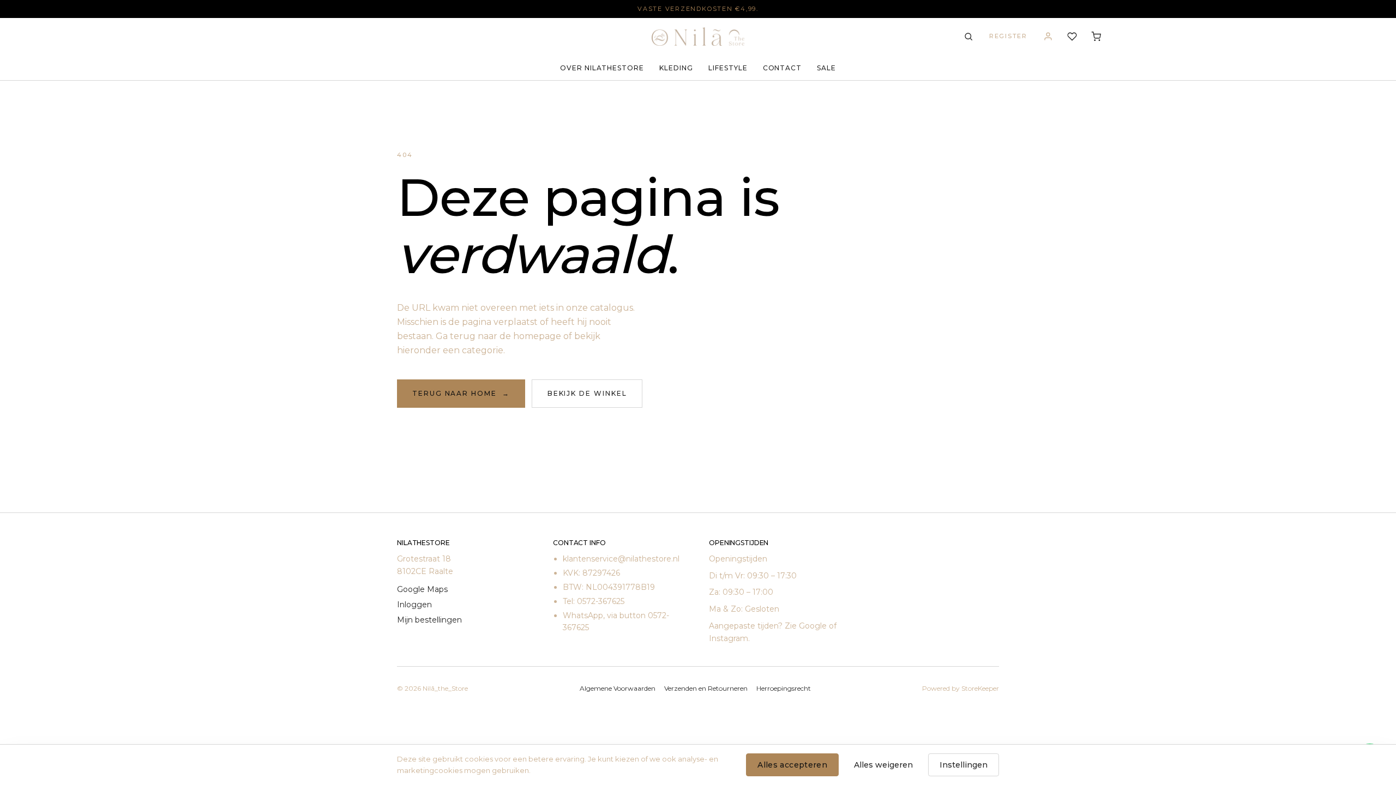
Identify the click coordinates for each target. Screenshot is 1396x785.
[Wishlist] (1072, 36)
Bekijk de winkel (587, 393)
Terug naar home (461, 393)
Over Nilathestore (602, 68)
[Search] (968, 36)
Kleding (676, 68)
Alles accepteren (792, 765)
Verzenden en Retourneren (706, 688)
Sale (826, 68)
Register (1008, 36)
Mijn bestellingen (429, 620)
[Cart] (1096, 36)
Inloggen (414, 604)
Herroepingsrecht (783, 688)
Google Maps (422, 589)
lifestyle (728, 68)
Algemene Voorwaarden (617, 688)
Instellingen (964, 765)
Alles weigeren (883, 765)
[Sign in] (1048, 36)
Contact (782, 68)
